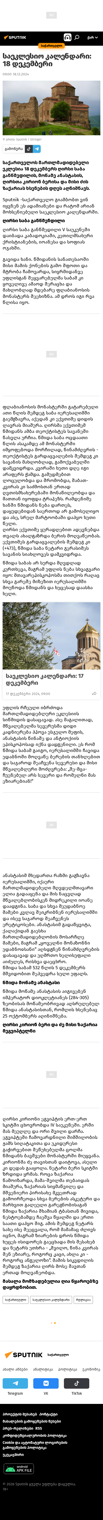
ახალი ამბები (15, 1369)
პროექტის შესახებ (20, 1414)
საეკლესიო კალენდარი (51, 1300)
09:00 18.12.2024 (16, 74)
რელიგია (83, 1300)
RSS (38, 1428)
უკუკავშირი (13, 1454)
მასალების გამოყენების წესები (32, 1421)
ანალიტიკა (43, 1369)
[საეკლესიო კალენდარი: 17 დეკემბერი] (51, 636)
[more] (94, 693)
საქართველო (15, 1300)
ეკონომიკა (92, 1369)
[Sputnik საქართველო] (16, 39)
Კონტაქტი (48, 1414)
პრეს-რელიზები (18, 1428)
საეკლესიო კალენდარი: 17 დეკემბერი (44, 679)
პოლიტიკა (67, 1369)
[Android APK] (19, 1469)
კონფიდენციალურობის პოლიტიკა (35, 1435)
